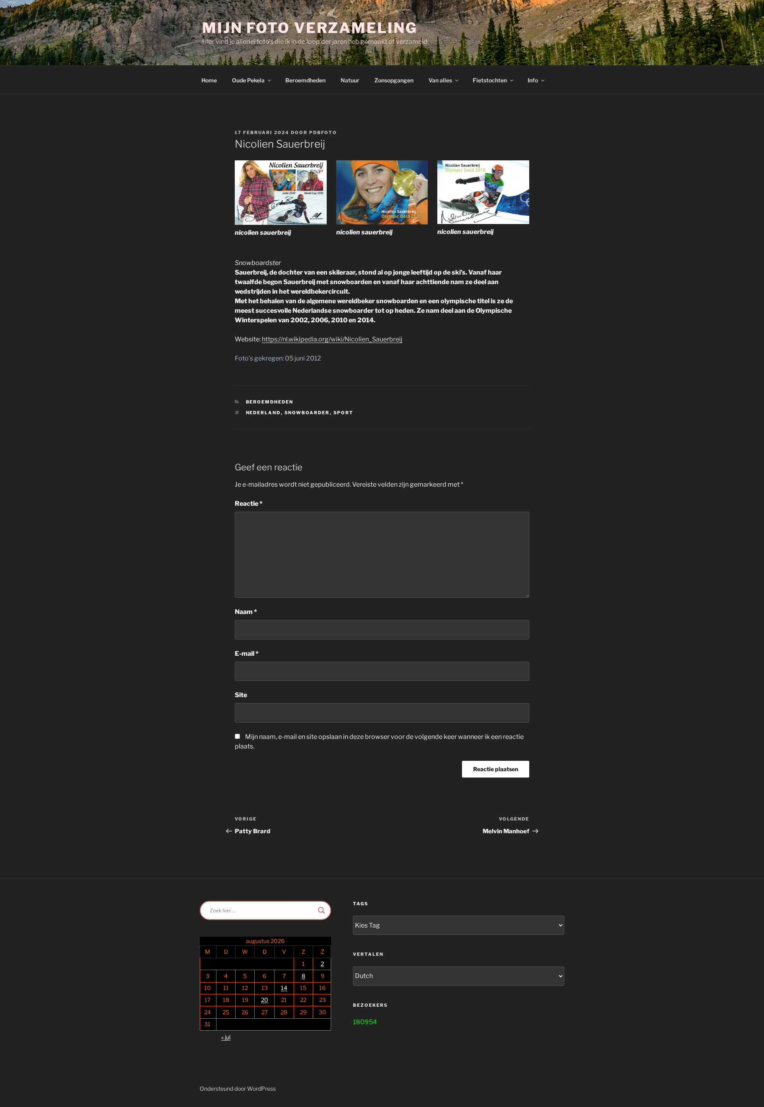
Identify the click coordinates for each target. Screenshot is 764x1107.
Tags (360, 903)
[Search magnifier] (321, 910)
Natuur (350, 80)
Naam (246, 612)
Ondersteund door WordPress (238, 1088)
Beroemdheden (305, 80)
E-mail (247, 653)
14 (284, 987)
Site (241, 695)
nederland (263, 412)
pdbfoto (323, 132)
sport (343, 412)
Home (209, 80)
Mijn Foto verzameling (309, 28)
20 (264, 999)
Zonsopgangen (393, 80)
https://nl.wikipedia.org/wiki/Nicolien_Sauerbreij (332, 339)
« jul (225, 1037)
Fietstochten (490, 80)
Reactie (249, 503)
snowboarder (307, 412)
